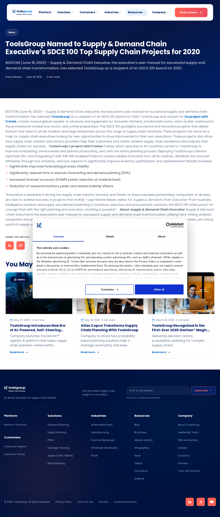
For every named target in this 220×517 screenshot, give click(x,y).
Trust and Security (189, 471)
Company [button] (159, 12)
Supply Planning (57, 432)
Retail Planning (56, 463)
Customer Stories (14, 454)
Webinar (139, 478)
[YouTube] (212, 502)
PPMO (51, 440)
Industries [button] (111, 12)
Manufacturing (100, 432)
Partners (183, 463)
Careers (182, 448)
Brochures (140, 432)
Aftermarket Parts (102, 425)
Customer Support (15, 446)
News (137, 455)
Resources (135, 12)
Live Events (140, 471)
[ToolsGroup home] (22, 12)
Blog (136, 425)
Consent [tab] (58, 236)
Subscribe (201, 390)
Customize (107, 289)
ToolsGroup (60, 116)
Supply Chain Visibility (60, 455)
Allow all (159, 289)
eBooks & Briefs (143, 440)
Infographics (141, 448)
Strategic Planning (58, 448)
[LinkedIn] (190, 502)
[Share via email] (20, 245)
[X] (201, 502)
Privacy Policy (64, 502)
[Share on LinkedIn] (10, 245)
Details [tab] (110, 236)
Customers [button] (87, 12)
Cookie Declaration (125, 502)
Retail (94, 455)
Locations (183, 455)
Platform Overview (15, 425)
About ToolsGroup (189, 425)
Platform (45, 12)
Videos (138, 463)
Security (103, 502)
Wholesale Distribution (104, 448)
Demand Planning (58, 425)
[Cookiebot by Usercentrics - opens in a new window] (168, 225)
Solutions (63, 12)
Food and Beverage (102, 440)
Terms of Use (85, 502)
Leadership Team (188, 432)
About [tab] (161, 236)
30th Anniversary (188, 440)
